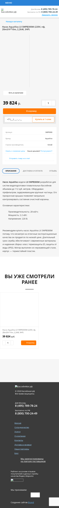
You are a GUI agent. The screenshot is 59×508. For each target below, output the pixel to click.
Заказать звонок (50, 15)
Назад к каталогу (14, 21)
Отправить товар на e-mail (19, 158)
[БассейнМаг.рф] (9, 12)
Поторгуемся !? (46, 151)
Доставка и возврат (23, 445)
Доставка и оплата (33, 171)
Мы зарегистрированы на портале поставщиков (33, 460)
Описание (10, 171)
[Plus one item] (53, 103)
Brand (31, 502)
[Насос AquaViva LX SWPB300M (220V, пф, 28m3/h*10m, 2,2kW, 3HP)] (19, 310)
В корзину (31, 111)
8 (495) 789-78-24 (49, 9)
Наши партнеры (21, 449)
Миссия (17, 423)
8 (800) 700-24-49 (49, 12)
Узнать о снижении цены (15, 151)
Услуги (44, 2)
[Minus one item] (43, 103)
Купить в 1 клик (43, 119)
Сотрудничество (24, 2)
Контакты (18, 440)
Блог (16, 453)
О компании (19, 436)
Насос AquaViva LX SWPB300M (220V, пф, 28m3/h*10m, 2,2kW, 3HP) (19, 331)
